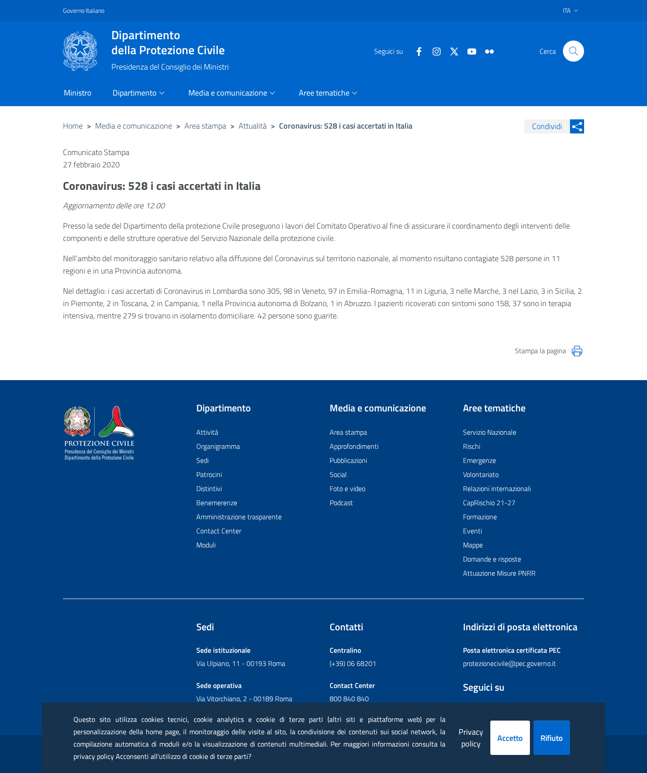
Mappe (473, 545)
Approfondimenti (354, 446)
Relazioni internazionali (497, 488)
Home (73, 126)
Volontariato (481, 474)
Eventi (472, 530)
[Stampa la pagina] (577, 351)
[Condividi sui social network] (577, 126)
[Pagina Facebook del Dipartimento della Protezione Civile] (415, 50)
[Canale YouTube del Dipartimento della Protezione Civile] (468, 50)
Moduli (206, 545)
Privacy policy (471, 738)
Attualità (253, 126)
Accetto (510, 738)
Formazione (480, 516)
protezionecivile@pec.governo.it (509, 663)
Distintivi (209, 488)
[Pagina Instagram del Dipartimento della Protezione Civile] (433, 50)
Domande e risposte (492, 559)
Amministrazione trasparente (239, 516)
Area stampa (205, 126)
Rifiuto (551, 738)
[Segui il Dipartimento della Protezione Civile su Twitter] (451, 50)
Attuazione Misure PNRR (499, 573)
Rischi (471, 446)
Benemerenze (216, 502)
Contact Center (218, 530)
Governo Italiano (83, 10)
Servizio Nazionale (489, 432)
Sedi (202, 460)
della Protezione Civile (168, 42)
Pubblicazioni (348, 460)
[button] (573, 51)
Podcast (341, 502)
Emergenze (479, 460)
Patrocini (209, 474)
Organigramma (218, 446)
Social (338, 474)
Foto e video (347, 488)
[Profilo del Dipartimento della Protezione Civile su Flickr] (486, 50)
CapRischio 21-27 (489, 502)
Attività (207, 432)
